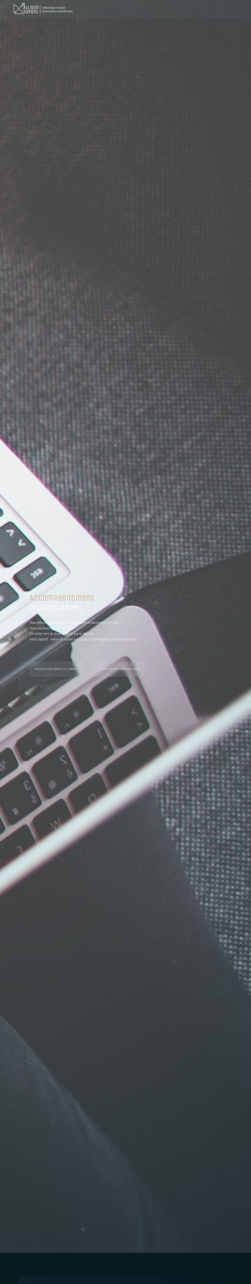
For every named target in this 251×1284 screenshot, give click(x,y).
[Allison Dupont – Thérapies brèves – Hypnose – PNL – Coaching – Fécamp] (43, 9)
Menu (233, 9)
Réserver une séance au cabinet (56, 669)
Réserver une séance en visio (119, 669)
